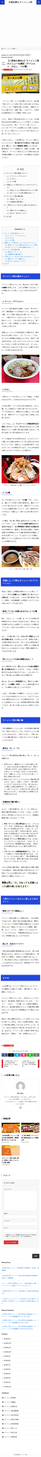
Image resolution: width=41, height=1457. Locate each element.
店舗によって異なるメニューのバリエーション (19, 242)
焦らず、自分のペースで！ (18, 213)
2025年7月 (7, 1365)
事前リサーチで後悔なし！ (18, 210)
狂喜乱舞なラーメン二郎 (20, 2)
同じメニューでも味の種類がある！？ (22, 193)
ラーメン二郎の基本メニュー (17, 173)
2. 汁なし (13, 179)
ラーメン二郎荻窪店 (10, 1437)
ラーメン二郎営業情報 (11, 1424)
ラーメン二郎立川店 (10, 1432)
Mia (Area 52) (25, 1328)
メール (7, 1221)
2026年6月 (7, 1339)
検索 (35, 1256)
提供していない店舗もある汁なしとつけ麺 (23, 190)
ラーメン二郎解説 (8, 69)
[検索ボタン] (38, 2)
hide (23, 229)
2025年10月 (7, 1352)
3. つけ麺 (13, 181)
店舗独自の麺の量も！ (17, 202)
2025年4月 (7, 1378)
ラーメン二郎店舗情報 (11, 1411)
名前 (6, 1213)
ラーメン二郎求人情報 (11, 1419)
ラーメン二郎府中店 (10, 1406)
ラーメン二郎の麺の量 (15, 196)
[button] (5, 1055)
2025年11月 (7, 1347)
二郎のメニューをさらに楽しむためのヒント (19, 256)
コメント (7, 1189)
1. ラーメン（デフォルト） (18, 176)
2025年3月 (7, 1382)
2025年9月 (7, 1356)
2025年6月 (7, 1369)
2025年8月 (7, 1360)
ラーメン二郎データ (10, 1428)
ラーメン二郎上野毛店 (11, 1415)
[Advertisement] (20, 25)
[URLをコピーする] (36, 1055)
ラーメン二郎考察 (10, 1398)
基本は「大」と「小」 (17, 199)
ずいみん (20, 1093)
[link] (20, 1107)
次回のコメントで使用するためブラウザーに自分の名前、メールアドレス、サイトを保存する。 (21, 1235)
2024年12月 (7, 1386)
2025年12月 (7, 1343)
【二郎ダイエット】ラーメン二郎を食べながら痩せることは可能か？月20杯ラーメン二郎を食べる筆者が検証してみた (20, 1301)
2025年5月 (7, 1373)
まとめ (9, 216)
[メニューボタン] (2, 2)
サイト (6, 1228)
